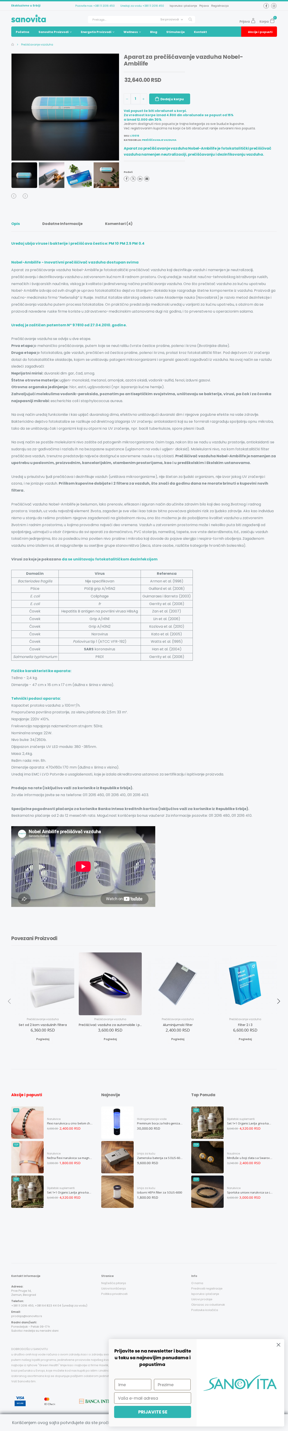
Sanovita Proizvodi (53, 32)
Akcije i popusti (260, 32)
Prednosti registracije (207, 1288)
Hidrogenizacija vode (151, 1119)
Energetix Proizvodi (96, 32)
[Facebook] (126, 178)
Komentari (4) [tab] (119, 223)
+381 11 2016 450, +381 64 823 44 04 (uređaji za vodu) (49, 1305)
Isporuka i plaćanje (183, 6)
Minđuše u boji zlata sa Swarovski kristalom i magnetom (250, 1158)
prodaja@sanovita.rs (26, 1316)
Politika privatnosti (114, 1294)
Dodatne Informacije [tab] (62, 223)
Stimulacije (175, 32)
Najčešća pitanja (113, 1283)
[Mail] (146, 178)
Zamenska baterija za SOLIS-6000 (160, 1158)
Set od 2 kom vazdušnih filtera (43, 1025)
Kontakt (200, 32)
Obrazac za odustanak (208, 1304)
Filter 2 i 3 (245, 1025)
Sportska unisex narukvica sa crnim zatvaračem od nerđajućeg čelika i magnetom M (250, 1192)
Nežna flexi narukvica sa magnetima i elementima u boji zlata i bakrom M (70, 1158)
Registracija (220, 6)
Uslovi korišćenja (113, 1288)
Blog (153, 32)
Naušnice (233, 1153)
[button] (273, 19)
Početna (22, 32)
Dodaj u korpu (172, 99)
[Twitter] (133, 178)
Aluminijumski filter (178, 1025)
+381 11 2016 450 (104, 6)
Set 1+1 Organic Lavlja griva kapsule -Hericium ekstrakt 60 (70, 1192)
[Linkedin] (140, 178)
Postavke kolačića (204, 1310)
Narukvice (54, 1119)
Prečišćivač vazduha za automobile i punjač (110, 1025)
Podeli (128, 172)
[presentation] (20, 107)
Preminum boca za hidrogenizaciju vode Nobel (160, 1123)
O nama (197, 1283)
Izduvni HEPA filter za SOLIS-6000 (159, 1192)
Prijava (204, 6)
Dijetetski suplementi (61, 1188)
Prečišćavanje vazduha (36, 44)
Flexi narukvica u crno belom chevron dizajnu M (70, 1123)
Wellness (131, 32)
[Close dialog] (278, 1345)
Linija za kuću (146, 1153)
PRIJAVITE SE (151, 1412)
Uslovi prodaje (201, 1299)
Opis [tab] (15, 223)
